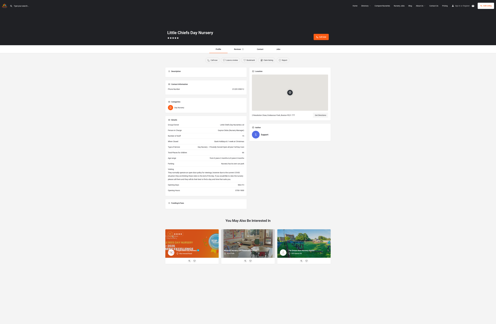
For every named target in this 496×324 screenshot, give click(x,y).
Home (355, 6)
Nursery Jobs (399, 6)
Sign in (457, 6)
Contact (260, 49)
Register (466, 6)
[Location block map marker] (290, 92)
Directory (365, 6)
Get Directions (320, 115)
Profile (218, 49)
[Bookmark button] (194, 261)
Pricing (445, 6)
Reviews (238, 49)
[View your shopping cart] (473, 5)
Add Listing (487, 6)
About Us (419, 6)
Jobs (278, 49)
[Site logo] (5, 6)
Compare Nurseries (382, 6)
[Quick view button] (189, 261)
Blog (410, 6)
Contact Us (433, 6)
